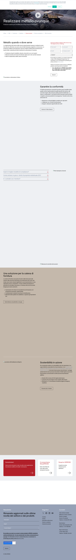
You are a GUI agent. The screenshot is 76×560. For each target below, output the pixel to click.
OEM (9, 33)
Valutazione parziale (46, 524)
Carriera (43, 518)
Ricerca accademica (38, 33)
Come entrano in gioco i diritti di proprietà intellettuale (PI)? (22, 175)
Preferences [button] (50, 6)
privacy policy (60, 61)
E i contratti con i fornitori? (11, 179)
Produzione (14, 33)
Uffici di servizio (48, 33)
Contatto (44, 516)
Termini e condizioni (46, 522)
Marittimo (21, 33)
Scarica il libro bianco (47, 109)
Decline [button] (59, 6)
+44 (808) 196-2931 (67, 533)
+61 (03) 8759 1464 (67, 520)
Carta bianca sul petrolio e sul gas (13, 302)
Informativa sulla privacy (47, 520)
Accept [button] (54, 6)
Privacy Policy (36, 2)
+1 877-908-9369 (67, 526)
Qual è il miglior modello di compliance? (16, 172)
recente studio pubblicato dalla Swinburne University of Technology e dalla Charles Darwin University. (56, 368)
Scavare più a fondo (47, 388)
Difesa (4, 33)
